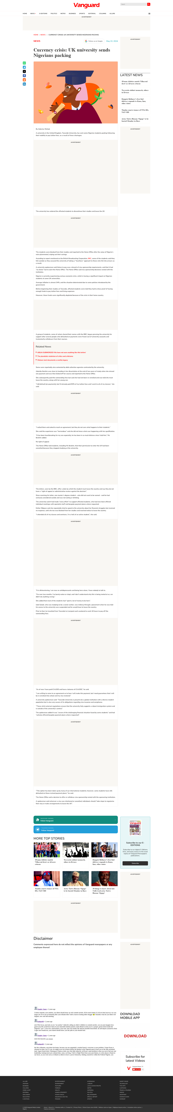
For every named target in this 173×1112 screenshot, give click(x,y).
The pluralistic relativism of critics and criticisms (55, 356)
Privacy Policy (77, 1107)
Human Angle (59, 1094)
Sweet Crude (124, 1081)
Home (25, 14)
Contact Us (69, 1107)
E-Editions (26, 1099)
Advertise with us (60, 1107)
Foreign (57, 1088)
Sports (82, 14)
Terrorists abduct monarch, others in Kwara (135, 91)
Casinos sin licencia (49, 1109)
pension (57, 1099)
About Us (51, 1107)
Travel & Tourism (125, 1090)
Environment (59, 1083)
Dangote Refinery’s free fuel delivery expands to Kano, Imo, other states (134, 101)
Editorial (92, 14)
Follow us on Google (96, 41)
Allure (25, 1081)
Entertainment (60, 1081)
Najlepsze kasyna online (119, 1107)
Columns (102, 14)
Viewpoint (123, 1094)
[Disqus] (76, 980)
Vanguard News (86, 5)
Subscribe (135, 863)
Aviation (25, 1083)
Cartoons (123, 1088)
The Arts (122, 1086)
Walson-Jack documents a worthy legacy (52, 360)
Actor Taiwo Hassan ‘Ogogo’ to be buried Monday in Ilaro (135, 119)
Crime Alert (26, 1090)
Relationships (92, 1094)
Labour (89, 1083)
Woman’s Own (124, 1097)
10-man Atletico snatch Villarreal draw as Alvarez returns (134, 82)
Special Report (92, 1097)
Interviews (91, 1081)
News (32, 14)
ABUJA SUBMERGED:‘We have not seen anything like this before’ (61, 352)
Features (58, 1086)
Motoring (90, 1090)
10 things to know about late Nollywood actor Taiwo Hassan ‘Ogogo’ (104, 890)
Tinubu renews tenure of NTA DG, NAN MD (135, 110)
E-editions (43, 14)
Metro (62, 14)
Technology (124, 1083)
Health (57, 1090)
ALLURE (112, 14)
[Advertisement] (76, 174)
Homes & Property (61, 1092)
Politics (54, 14)
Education (26, 1097)
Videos (122, 1092)
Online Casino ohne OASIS (90, 1107)
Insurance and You (61, 1097)
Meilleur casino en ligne (105, 1107)
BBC (89, 258)
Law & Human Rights (94, 1086)
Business (72, 14)
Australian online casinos (134, 1107)
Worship (122, 1099)
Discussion (26, 1094)
